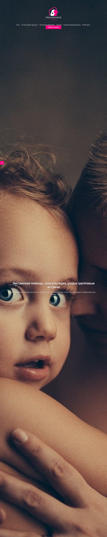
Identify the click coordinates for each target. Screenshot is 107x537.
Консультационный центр (72, 24)
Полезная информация (47, 24)
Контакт (59, 24)
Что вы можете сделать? (29, 24)
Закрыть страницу (53, 27)
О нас (18, 24)
